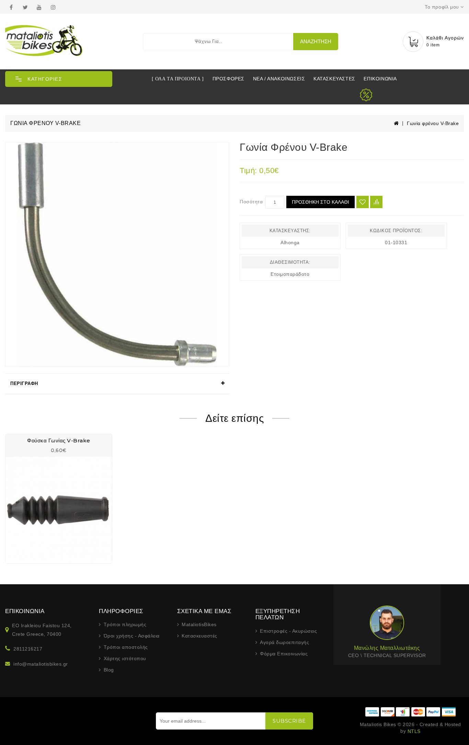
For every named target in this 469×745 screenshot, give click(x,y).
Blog (109, 670)
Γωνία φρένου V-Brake (433, 123)
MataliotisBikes (199, 624)
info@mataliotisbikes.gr (40, 664)
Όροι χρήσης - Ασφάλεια (132, 636)
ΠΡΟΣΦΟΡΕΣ (228, 78)
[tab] (117, 384)
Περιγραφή (24, 383)
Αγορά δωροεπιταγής (284, 642)
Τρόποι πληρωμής (125, 624)
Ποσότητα (251, 201)
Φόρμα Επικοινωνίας (284, 653)
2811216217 (27, 649)
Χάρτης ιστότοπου (125, 658)
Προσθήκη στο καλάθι (320, 202)
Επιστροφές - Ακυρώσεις (288, 631)
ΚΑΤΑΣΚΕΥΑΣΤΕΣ (334, 78)
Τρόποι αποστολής (126, 647)
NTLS (414, 731)
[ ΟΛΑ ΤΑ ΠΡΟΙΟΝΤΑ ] (178, 78)
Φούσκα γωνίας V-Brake (58, 440)
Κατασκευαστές (199, 636)
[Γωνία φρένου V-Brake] (117, 254)
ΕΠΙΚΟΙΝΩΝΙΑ (380, 78)
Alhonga (290, 242)
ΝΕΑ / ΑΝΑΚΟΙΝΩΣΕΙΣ (279, 78)
